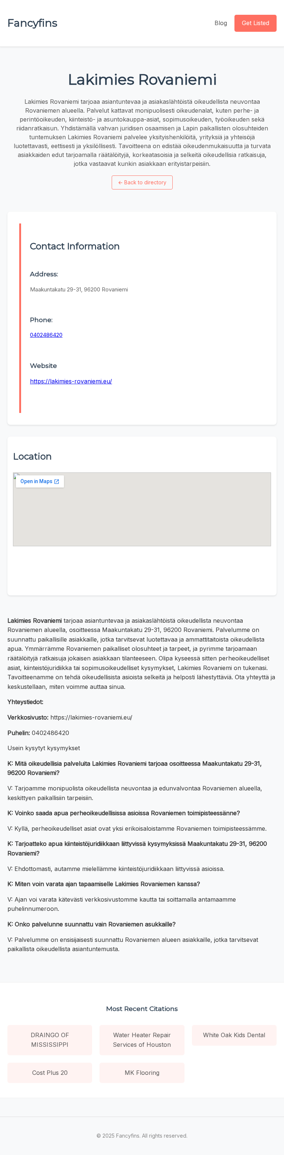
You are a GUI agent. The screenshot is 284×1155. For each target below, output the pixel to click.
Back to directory (142, 182)
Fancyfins (32, 23)
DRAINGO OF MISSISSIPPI (50, 1039)
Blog (220, 23)
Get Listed (255, 23)
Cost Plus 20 (50, 1072)
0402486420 (46, 334)
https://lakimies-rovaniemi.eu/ (71, 381)
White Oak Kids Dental (234, 1035)
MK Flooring (142, 1072)
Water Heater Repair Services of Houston (142, 1039)
